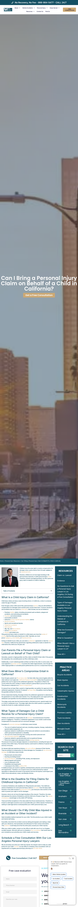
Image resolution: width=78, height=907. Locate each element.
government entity (25, 789)
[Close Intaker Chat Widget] (73, 858)
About (16, 8)
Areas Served (54, 8)
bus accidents (13, 630)
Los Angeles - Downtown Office (64, 783)
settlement (32, 641)
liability (12, 612)
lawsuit (36, 605)
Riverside (62, 813)
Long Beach (63, 825)
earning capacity (34, 740)
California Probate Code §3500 (28, 680)
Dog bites (7, 616)
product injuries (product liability (19, 619)
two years (36, 787)
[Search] (72, 755)
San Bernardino (63, 831)
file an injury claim (22, 678)
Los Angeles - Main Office (64, 775)
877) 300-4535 (37, 848)
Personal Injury (41, 8)
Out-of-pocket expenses (12, 736)
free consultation (36, 830)
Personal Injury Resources (12, 561)
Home (1, 561)
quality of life (23, 766)
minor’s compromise (25, 685)
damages (30, 717)
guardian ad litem (16, 663)
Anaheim (62, 796)
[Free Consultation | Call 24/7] (8, 858)
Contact (16, 846)
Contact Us (40, 11)
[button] (51, 591)
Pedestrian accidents (11, 625)
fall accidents (16, 628)
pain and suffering (30, 748)
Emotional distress (10, 758)
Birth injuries (8, 627)
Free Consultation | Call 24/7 (24, 858)
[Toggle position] (70, 858)
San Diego (63, 790)
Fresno (61, 802)
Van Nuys (62, 808)
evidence (7, 825)
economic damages (14, 724)
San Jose (62, 819)
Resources (29, 11)
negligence (8, 638)
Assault (7, 632)
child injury (24, 609)
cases (49, 576)
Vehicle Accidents (27, 8)
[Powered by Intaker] (65, 903)
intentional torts (25, 572)
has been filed (31, 690)
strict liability (16, 638)
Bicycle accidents (10, 621)
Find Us (47, 11)
